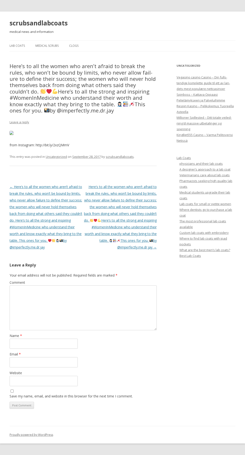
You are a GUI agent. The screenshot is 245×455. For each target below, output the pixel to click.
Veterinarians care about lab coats (204, 175)
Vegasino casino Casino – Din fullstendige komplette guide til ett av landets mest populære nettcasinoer (203, 83)
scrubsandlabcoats (39, 23)
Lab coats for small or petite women (205, 204)
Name (16, 335)
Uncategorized (56, 156)
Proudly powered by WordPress (31, 435)
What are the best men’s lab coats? (204, 250)
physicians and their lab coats (201, 163)
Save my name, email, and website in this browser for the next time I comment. (71, 396)
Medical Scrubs (47, 46)
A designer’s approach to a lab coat (204, 169)
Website (16, 373)
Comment (17, 282)
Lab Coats (17, 46)
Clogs (73, 46)
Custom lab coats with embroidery (204, 232)
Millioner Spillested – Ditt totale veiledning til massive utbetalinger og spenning (204, 123)
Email (15, 354)
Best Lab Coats (190, 256)
